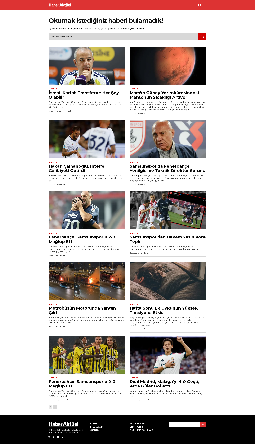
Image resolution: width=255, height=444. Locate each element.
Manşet (53, 89)
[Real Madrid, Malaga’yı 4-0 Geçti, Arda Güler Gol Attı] (168, 355)
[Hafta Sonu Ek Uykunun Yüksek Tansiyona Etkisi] (168, 281)
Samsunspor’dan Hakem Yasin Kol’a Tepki (168, 239)
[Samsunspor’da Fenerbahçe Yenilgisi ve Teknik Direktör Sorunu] (168, 139)
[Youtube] (58, 437)
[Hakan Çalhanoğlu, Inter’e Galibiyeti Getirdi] (87, 139)
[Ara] (202, 36)
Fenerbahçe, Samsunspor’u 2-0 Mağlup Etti (82, 239)
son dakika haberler (69, 430)
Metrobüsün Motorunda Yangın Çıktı (82, 310)
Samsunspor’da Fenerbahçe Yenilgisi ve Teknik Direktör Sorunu (167, 168)
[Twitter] (49, 437)
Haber (51, 430)
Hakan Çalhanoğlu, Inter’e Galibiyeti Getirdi (76, 168)
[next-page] (55, 407)
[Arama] (203, 424)
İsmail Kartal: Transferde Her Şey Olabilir (84, 95)
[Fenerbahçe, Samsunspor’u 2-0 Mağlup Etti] (87, 210)
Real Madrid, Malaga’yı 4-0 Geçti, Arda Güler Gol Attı (164, 384)
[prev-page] (50, 407)
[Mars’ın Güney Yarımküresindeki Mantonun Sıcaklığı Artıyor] (168, 66)
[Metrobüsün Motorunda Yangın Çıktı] (87, 281)
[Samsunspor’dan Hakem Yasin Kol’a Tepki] (168, 210)
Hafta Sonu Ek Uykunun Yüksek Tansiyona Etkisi (164, 310)
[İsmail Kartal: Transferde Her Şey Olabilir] (87, 66)
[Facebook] (53, 437)
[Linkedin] (62, 437)
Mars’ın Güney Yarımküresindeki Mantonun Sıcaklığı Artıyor (164, 95)
